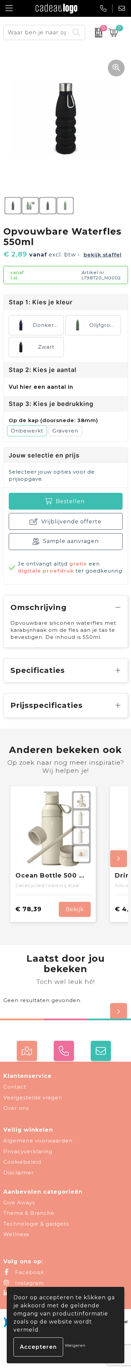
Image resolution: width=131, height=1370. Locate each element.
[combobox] (36, 32)
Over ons (16, 1108)
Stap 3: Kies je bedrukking (51, 403)
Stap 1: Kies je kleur (41, 302)
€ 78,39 (28, 909)
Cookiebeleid (22, 1162)
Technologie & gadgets (36, 1224)
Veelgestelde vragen (32, 1097)
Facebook (28, 1272)
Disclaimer (18, 1172)
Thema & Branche (28, 1213)
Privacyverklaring (27, 1151)
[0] (95, 33)
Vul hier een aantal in (41, 387)
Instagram (28, 1283)
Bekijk (75, 909)
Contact (14, 1087)
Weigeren (75, 1345)
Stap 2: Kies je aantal (43, 369)
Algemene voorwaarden (38, 1140)
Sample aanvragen (71, 541)
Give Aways (19, 1202)
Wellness (16, 1234)
